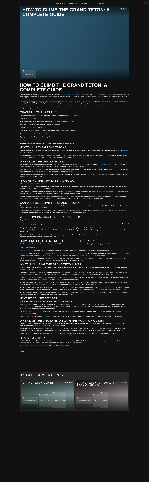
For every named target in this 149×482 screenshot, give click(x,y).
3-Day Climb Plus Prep (26, 250)
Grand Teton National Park (69, 94)
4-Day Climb (23, 253)
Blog (94, 3)
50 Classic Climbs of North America (104, 234)
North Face (84, 234)
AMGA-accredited (116, 323)
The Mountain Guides (49, 106)
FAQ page (46, 316)
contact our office (43, 345)
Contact (101, 3)
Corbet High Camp (103, 191)
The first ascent (102, 164)
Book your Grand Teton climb (28, 345)
